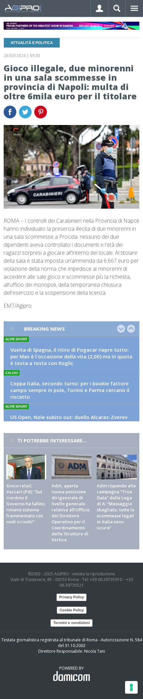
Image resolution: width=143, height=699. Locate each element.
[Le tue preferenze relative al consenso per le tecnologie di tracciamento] (131, 687)
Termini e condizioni (71, 622)
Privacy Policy (71, 597)
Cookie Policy (72, 610)
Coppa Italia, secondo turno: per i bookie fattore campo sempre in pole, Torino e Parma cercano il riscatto (69, 390)
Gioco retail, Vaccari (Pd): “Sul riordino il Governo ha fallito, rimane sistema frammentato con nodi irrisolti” (26, 504)
